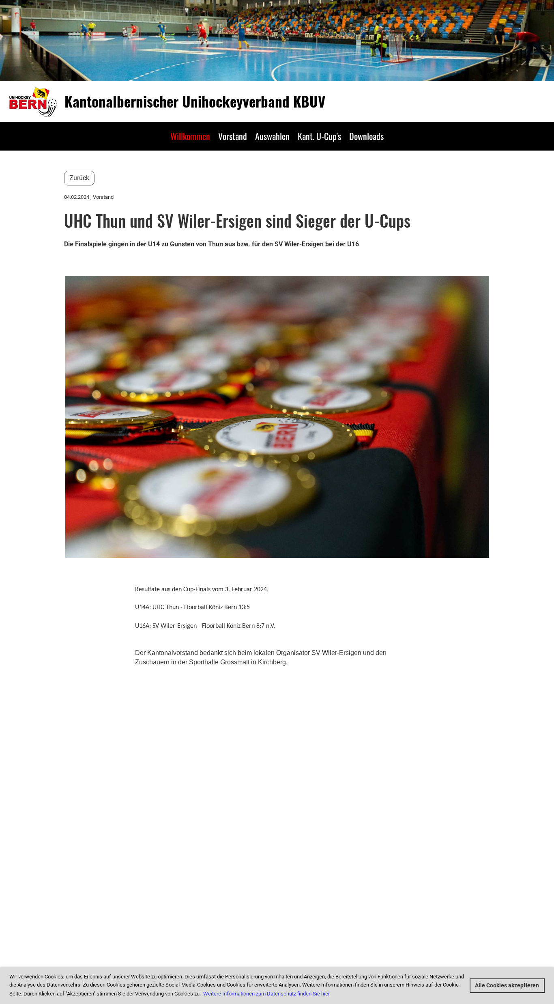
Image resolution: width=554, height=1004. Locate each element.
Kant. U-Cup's (319, 135)
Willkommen (190, 135)
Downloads (366, 135)
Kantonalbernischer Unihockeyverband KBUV (194, 101)
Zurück (79, 178)
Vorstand (232, 135)
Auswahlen (272, 135)
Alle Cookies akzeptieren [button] (507, 985)
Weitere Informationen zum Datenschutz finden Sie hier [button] (266, 994)
